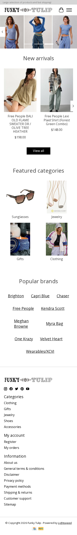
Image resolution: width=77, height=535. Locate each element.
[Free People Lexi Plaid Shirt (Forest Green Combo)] (56, 90)
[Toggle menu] (69, 10)
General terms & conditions (24, 468)
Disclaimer (11, 474)
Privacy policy (14, 480)
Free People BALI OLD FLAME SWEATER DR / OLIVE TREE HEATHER (20, 124)
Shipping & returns (18, 492)
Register (10, 442)
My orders (11, 448)
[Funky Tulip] (28, 10)
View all (38, 151)
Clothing (56, 259)
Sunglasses (20, 217)
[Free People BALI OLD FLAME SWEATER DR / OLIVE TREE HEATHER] (20, 90)
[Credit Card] (34, 529)
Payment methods (17, 486)
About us (10, 462)
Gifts (20, 259)
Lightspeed (65, 523)
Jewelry (56, 217)
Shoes (8, 421)
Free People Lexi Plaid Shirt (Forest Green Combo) (57, 120)
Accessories (12, 427)
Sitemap (10, 504)
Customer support (17, 498)
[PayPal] (40, 529)
